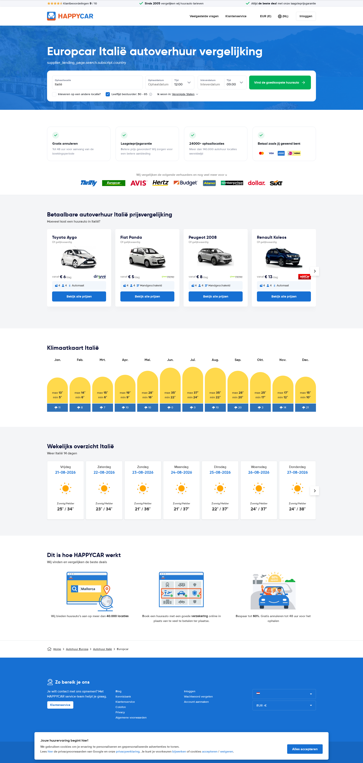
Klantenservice (235, 16)
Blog (118, 691)
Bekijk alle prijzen (79, 296)
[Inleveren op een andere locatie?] (54, 94)
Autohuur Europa (77, 649)
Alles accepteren (305, 749)
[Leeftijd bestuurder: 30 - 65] (108, 94)
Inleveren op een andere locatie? (79, 94)
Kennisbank (123, 696)
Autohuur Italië (102, 649)
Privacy (120, 712)
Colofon (121, 707)
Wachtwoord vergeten (198, 696)
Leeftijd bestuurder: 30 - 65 (129, 94)
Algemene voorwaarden (131, 717)
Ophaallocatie (63, 80)
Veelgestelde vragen (204, 16)
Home (57, 649)
